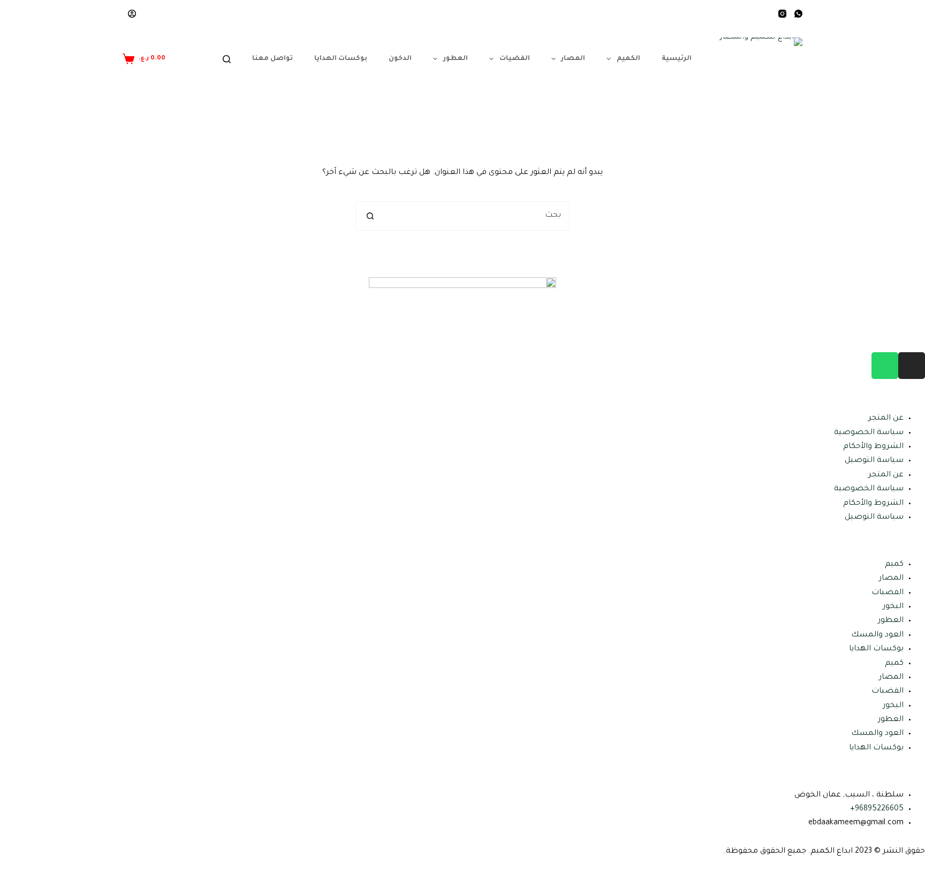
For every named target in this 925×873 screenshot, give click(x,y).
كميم (894, 564)
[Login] (132, 14)
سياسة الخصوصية (869, 433)
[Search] (227, 59)
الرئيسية (677, 59)
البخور (893, 607)
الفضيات (514, 59)
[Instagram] (782, 14)
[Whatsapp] (884, 365)
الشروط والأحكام (873, 447)
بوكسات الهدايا (340, 59)
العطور (455, 59)
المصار (573, 59)
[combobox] (476, 216)
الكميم (628, 59)
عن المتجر (886, 418)
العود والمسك (877, 635)
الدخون (400, 59)
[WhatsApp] (798, 14)
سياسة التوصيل (874, 461)
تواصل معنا (272, 59)
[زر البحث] (370, 216)
